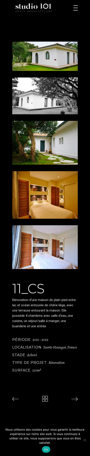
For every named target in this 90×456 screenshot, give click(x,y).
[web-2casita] (45, 143)
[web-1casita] (45, 95)
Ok (46, 449)
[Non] (84, 440)
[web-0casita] (45, 56)
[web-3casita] (45, 195)
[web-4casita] (45, 247)
